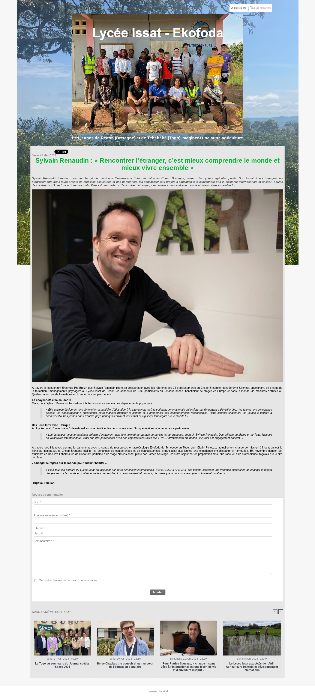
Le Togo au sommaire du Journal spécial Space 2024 (62, 665)
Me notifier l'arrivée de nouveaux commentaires (68, 580)
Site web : (40, 528)
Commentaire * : (44, 541)
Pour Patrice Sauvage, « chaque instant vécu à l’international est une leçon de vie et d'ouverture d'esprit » (188, 667)
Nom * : (38, 502)
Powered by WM (157, 691)
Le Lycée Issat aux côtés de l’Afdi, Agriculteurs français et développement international (252, 667)
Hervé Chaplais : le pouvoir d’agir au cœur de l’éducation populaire (125, 665)
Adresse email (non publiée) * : (53, 515)
